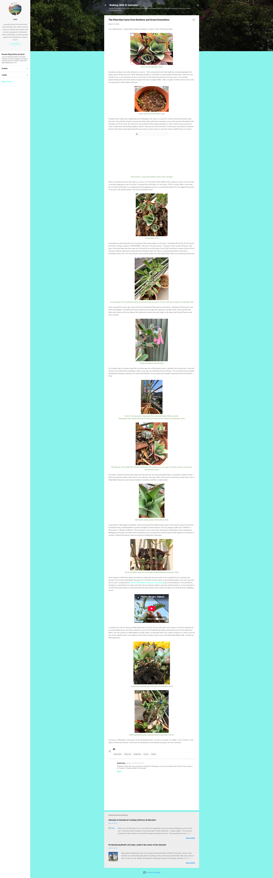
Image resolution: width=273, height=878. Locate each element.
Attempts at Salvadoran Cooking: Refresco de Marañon (132, 820)
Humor (146, 754)
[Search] (198, 6)
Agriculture (117, 754)
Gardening (137, 754)
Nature (153, 754)
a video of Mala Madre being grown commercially (146, 583)
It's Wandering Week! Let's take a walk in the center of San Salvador (137, 845)
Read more (190, 838)
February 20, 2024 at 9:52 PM (134, 763)
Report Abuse (7, 81)
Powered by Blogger (153, 872)
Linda (15, 19)
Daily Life (127, 754)
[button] (193, 20)
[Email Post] (114, 750)
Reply (119, 771)
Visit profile (15, 44)
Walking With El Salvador (123, 5)
